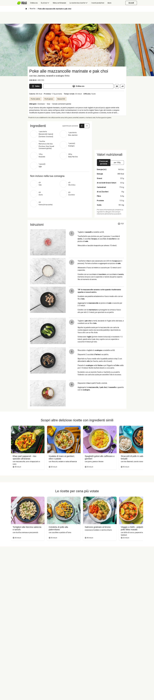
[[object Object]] (117, 86)
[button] (59, 126)
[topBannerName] (77, 17)
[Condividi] (122, 86)
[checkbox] (30, 80)
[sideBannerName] (110, 134)
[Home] (26, 8)
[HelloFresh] (22, 3)
